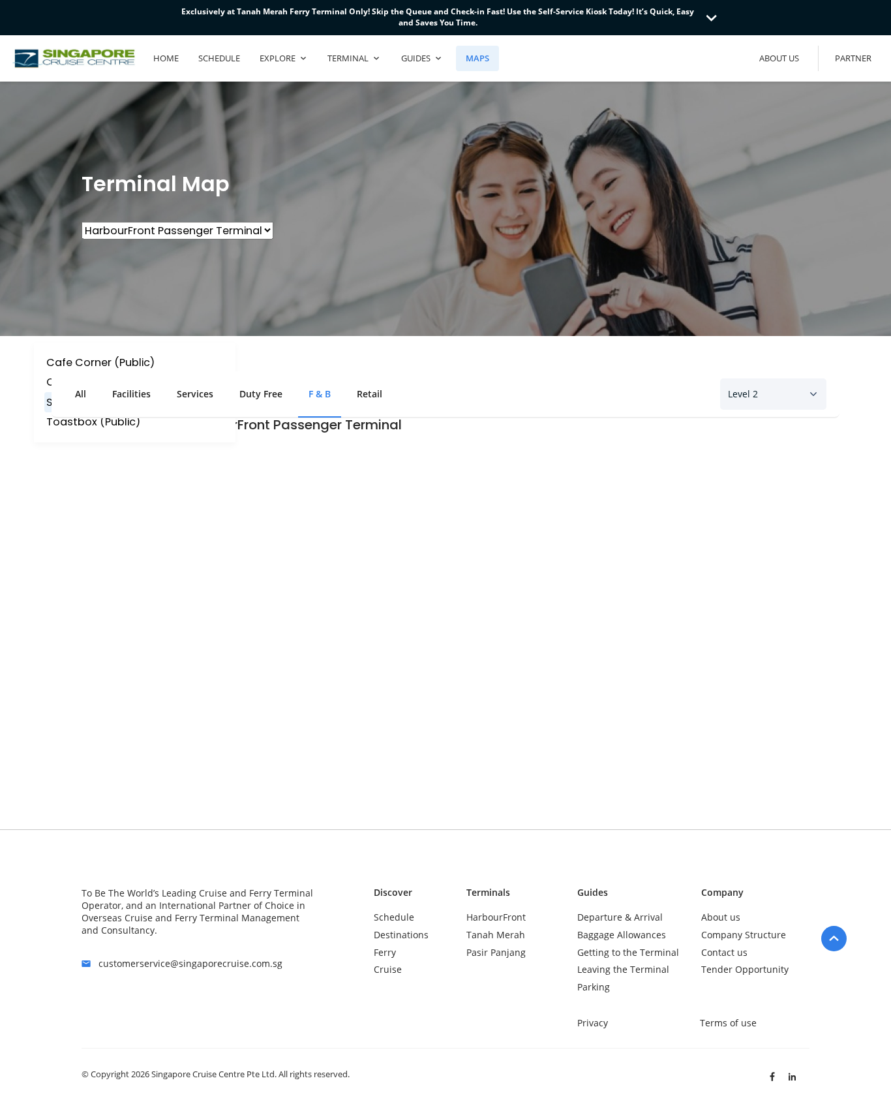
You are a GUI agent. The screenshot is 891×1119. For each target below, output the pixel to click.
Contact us (724, 952)
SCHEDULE (219, 58)
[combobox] (773, 394)
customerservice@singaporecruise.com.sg (190, 964)
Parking (593, 987)
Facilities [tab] (131, 394)
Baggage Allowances (621, 934)
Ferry (385, 952)
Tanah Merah (495, 934)
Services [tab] (195, 394)
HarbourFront (496, 917)
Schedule (394, 917)
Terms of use (728, 1023)
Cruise (388, 969)
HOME (166, 58)
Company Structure (743, 934)
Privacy (592, 1023)
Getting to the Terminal (628, 952)
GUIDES (415, 58)
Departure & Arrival (620, 917)
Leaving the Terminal (623, 969)
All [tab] (80, 394)
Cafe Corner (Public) (100, 362)
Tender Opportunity (745, 969)
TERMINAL (348, 58)
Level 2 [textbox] (743, 394)
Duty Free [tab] (260, 394)
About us (720, 917)
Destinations (401, 934)
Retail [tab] (369, 394)
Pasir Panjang (496, 952)
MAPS (477, 58)
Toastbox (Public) (93, 421)
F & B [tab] (320, 394)
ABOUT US (779, 58)
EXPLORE (277, 58)
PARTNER (853, 58)
